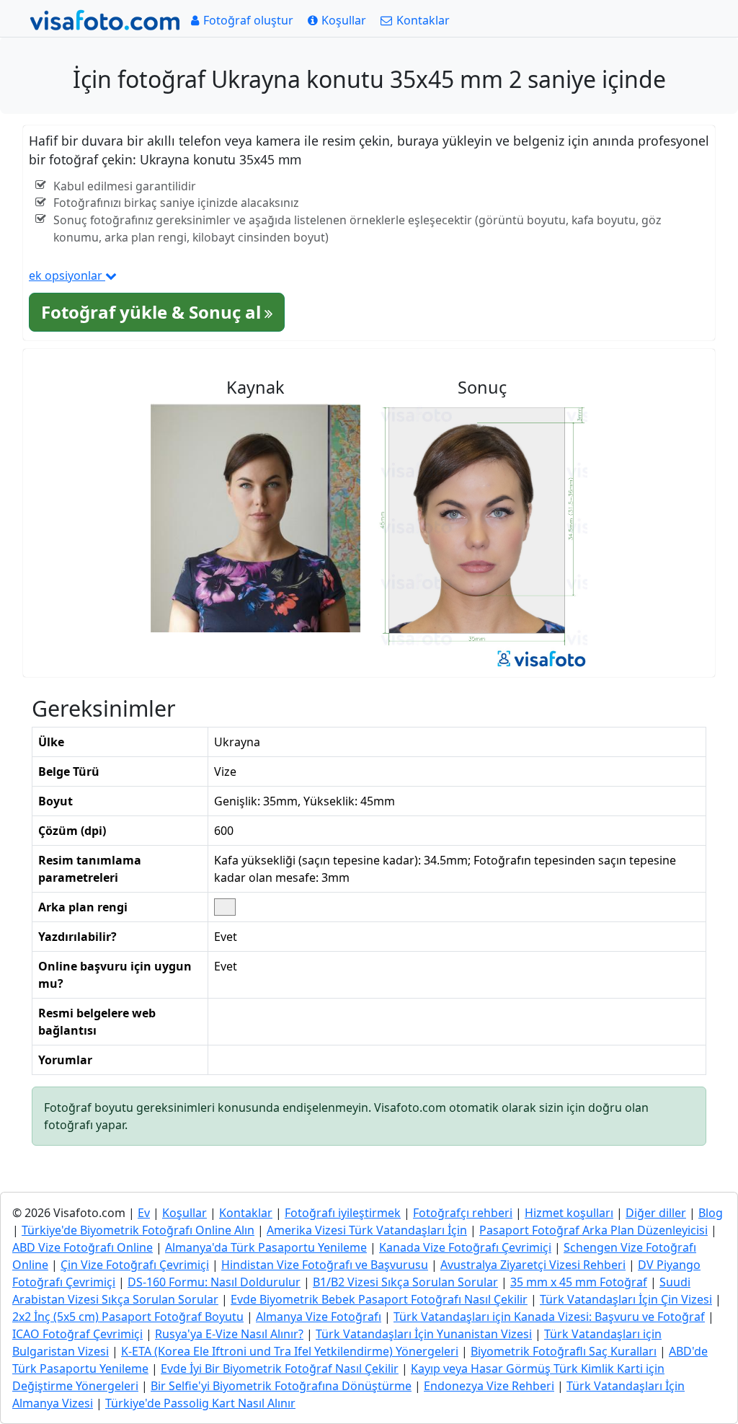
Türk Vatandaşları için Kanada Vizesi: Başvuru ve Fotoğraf (549, 1317)
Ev (144, 1213)
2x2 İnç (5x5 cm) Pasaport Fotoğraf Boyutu (128, 1317)
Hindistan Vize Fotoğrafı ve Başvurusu (324, 1265)
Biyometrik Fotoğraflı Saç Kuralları (564, 1351)
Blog (710, 1213)
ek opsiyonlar (67, 275)
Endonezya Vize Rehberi (489, 1386)
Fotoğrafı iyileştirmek (343, 1213)
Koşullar (184, 1213)
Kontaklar (245, 1213)
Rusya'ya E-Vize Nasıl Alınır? (229, 1334)
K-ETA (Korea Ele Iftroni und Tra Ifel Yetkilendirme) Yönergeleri (289, 1351)
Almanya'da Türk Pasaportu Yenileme (266, 1247)
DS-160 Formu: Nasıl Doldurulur (214, 1282)
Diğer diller (656, 1213)
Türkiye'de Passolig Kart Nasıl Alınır (200, 1403)
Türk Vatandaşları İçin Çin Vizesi (626, 1299)
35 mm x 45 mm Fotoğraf (578, 1282)
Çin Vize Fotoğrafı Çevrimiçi (135, 1265)
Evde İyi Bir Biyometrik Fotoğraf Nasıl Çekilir (280, 1368)
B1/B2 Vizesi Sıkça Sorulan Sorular (405, 1282)
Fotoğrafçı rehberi (462, 1213)
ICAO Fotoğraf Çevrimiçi (77, 1334)
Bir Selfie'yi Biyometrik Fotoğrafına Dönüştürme (281, 1386)
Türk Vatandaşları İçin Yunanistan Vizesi (424, 1334)
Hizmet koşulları (569, 1213)
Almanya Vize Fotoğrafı (318, 1317)
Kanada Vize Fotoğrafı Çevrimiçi (465, 1247)
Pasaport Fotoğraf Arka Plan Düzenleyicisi (593, 1230)
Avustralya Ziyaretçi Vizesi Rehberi (533, 1265)
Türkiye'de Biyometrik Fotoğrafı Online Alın (138, 1230)
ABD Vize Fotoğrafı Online (82, 1247)
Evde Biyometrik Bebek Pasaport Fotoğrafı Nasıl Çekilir (379, 1299)
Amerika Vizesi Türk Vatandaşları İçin (367, 1230)
